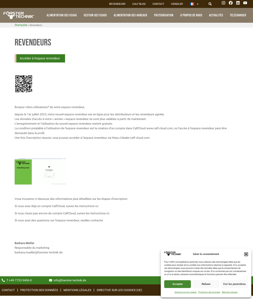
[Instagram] (225, 4)
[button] (246, 254)
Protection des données (209, 292)
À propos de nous (191, 15)
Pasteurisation (163, 15)
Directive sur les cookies (186, 292)
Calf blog (139, 4)
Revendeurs (117, 4)
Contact (158, 4)
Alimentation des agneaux (130, 15)
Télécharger (238, 15)
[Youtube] (246, 4)
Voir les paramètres (234, 284)
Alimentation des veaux (62, 15)
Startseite (21, 25)
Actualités (216, 15)
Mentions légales (230, 292)
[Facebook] (232, 4)
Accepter (177, 284)
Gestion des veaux (95, 15)
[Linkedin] (239, 4)
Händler (177, 4)
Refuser (206, 284)
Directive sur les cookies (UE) (119, 290)
